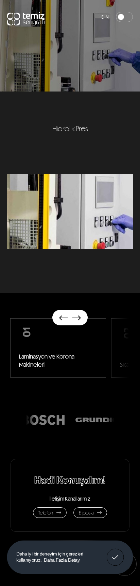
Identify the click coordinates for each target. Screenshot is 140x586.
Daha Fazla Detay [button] (62, 559)
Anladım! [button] (115, 552)
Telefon (45, 513)
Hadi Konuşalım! (70, 479)
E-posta (86, 513)
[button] (63, 318)
